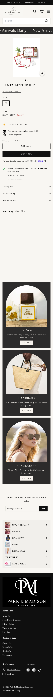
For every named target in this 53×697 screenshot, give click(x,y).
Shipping (6, 141)
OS (6, 103)
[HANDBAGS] (26, 373)
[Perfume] (26, 306)
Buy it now (26, 154)
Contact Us (7, 643)
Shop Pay (6, 632)
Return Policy (9, 193)
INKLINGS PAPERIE (12, 91)
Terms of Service (9, 628)
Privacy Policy (8, 624)
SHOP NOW (26, 343)
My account (7, 655)
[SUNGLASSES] (26, 441)
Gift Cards (7, 651)
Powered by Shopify (11, 691)
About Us (6, 616)
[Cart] (41, 11)
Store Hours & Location (12, 620)
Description (8, 187)
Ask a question (9, 200)
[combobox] (26, 21)
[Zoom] (42, 73)
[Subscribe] (43, 508)
